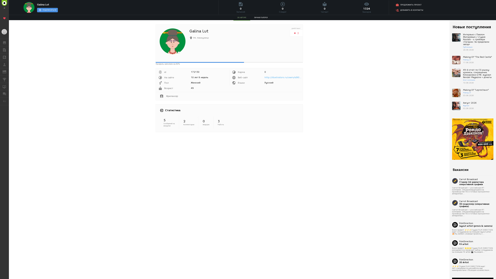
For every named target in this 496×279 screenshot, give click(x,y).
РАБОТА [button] (4, 64)
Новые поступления (472, 27)
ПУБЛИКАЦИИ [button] (4, 49)
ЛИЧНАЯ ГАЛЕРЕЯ (261, 17)
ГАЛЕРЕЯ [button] (4, 42)
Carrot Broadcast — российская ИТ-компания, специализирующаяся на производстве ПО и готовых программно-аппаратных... (471, 191)
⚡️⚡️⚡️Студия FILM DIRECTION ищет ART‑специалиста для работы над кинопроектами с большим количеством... (471, 268)
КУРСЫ (4, 86)
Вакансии (460, 170)
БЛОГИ (4, 57)
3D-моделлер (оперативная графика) (474, 205)
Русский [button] (6, 101)
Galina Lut (43, 4)
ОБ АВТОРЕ (241, 17)
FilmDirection (466, 223)
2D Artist (464, 262)
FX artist (463, 244)
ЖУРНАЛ (6, 71)
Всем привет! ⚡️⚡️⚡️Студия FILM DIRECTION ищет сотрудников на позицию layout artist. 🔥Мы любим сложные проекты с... (472, 232)
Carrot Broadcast (468, 179)
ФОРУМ (4, 93)
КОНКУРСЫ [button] (4, 79)
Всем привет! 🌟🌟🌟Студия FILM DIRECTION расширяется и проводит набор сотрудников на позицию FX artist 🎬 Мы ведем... (472, 250)
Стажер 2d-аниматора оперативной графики (471, 183)
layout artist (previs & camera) (476, 226)
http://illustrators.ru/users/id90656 (283, 77)
